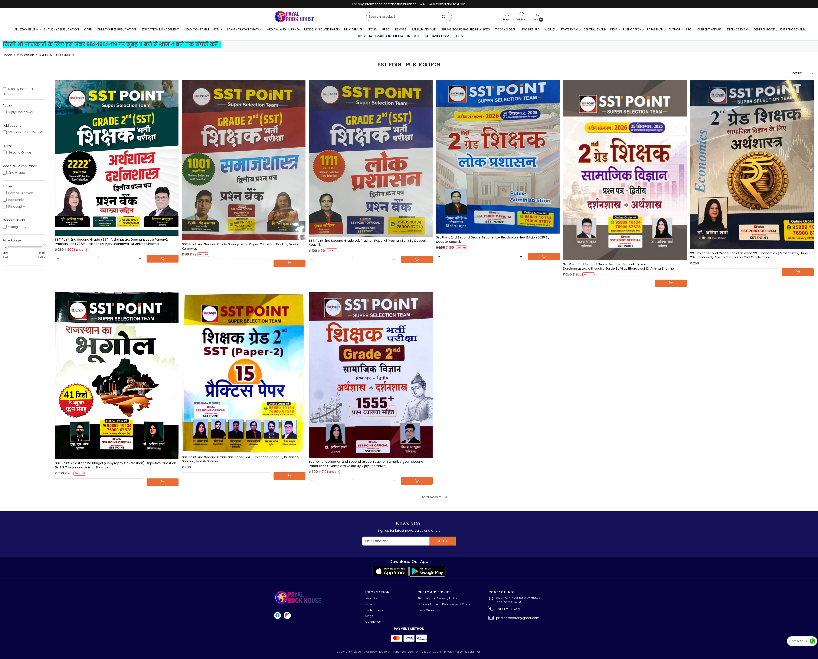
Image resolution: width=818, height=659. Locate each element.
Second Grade (19, 152)
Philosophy (16, 206)
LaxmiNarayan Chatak (244, 29)
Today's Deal (505, 29)
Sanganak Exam (437, 36)
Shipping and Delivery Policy (437, 598)
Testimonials (374, 610)
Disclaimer (472, 652)
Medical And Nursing (283, 29)
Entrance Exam (792, 29)
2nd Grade (16, 173)
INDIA (614, 29)
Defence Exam (737, 29)
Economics (16, 200)
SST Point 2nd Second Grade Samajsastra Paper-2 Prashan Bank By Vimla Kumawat (240, 246)
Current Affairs (709, 29)
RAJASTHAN (655, 29)
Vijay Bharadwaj (20, 112)
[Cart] (163, 259)
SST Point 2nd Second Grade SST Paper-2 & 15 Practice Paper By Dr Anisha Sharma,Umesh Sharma (240, 459)
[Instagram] (288, 615)
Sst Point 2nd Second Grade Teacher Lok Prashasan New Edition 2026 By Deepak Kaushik (492, 239)
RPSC (386, 29)
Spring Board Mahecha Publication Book (387, 36)
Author (674, 29)
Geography (17, 227)
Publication (632, 29)
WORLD (549, 29)
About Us (371, 598)
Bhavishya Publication (61, 29)
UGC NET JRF (530, 29)
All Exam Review (26, 29)
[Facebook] (278, 615)
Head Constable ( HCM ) (203, 29)
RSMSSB (400, 29)
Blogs (369, 616)
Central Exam (594, 29)
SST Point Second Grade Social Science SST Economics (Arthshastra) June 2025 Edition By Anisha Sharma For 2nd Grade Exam (749, 255)
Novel (372, 29)
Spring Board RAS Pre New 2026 (466, 29)
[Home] (294, 16)
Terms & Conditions (428, 652)
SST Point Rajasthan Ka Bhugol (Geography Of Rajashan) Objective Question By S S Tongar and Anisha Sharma (115, 465)
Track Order (426, 610)
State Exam (569, 29)
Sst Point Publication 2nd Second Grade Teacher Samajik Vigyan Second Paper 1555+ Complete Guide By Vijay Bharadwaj (366, 463)
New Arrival (353, 29)
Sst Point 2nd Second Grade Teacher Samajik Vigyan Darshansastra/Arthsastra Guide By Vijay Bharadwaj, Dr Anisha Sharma (618, 266)
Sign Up (442, 541)
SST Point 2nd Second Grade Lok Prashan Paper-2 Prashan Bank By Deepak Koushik (367, 242)
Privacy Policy (453, 652)
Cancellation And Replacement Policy (444, 604)
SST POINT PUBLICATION (25, 132)
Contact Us (373, 622)
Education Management (160, 29)
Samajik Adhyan (424, 29)
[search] (443, 16)
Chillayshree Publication (116, 29)
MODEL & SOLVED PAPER (321, 29)
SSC (688, 29)
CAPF (88, 29)
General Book (764, 29)
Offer (458, 36)
